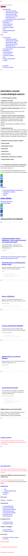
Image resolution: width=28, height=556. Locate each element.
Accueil (2, 480)
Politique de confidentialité (7, 552)
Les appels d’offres (8, 20)
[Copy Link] (14, 184)
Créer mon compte (8, 67)
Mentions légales (5, 541)
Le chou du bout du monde (10, 388)
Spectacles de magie (11, 14)
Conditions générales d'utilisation (9, 547)
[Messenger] (14, 177)
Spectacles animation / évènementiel (15, 19)
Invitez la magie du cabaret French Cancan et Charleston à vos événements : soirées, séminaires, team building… (14, 442)
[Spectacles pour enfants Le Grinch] (14, 446)
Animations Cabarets (6, 437)
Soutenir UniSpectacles (9, 30)
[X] (14, 181)
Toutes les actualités (8, 27)
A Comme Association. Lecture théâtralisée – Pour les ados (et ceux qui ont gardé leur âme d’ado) (14, 240)
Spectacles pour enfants (12, 12)
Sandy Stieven (6, 198)
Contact (5, 32)
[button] (14, 35)
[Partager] (14, 186)
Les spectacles (7, 9)
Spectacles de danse (11, 11)
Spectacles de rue (10, 17)
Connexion (6, 65)
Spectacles (8, 480)
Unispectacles (4, 486)
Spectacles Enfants (5, 466)
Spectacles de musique (12, 16)
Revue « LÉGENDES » (8, 296)
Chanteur (5, 193)
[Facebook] (14, 179)
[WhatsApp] (14, 175)
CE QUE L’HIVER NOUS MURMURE (12, 326)
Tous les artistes (7, 25)
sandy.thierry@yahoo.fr (7, 201)
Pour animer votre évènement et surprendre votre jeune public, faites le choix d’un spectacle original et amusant (14, 470)
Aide (4, 29)
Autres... (5, 195)
